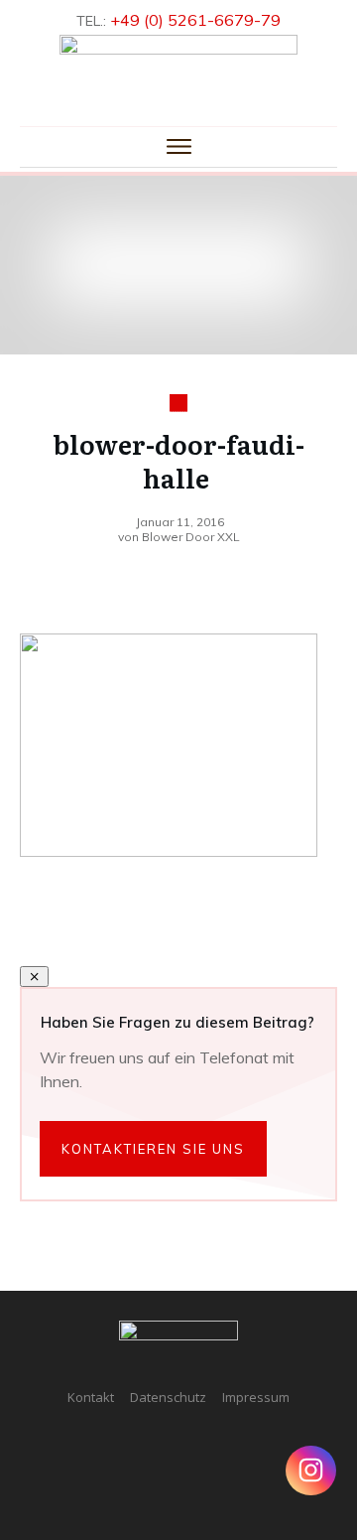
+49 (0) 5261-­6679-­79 (195, 20)
